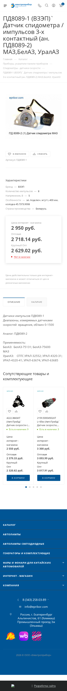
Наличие (36, 302)
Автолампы (12, 534)
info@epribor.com (36, 606)
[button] (26, 487)
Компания (11, 585)
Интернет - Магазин (18, 576)
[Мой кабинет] (53, 6)
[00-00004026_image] (33, 116)
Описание (14, 302)
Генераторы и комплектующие (26, 553)
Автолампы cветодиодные (23, 543)
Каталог (9, 525)
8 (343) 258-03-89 (34, 599)
